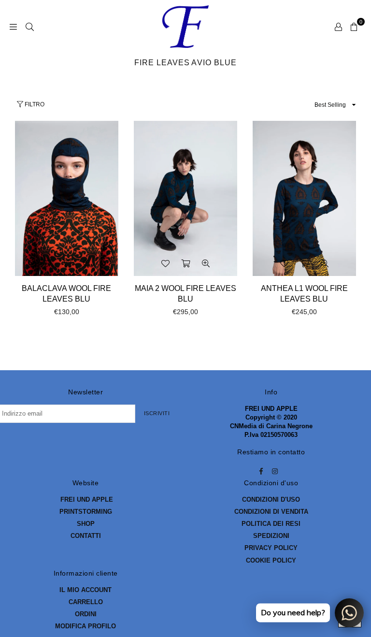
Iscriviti (157, 413)
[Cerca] (29, 26)
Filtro (33, 104)
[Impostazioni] (338, 26)
